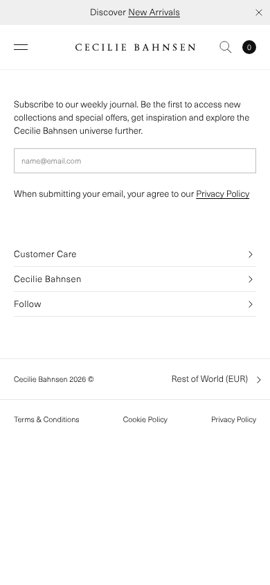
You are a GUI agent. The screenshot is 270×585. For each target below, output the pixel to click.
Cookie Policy (145, 419)
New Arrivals (154, 12)
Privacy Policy (222, 193)
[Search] (225, 47)
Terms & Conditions (47, 419)
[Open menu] (21, 47)
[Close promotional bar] (258, 12)
